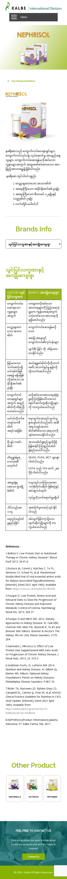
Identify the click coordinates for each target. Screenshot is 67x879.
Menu (23, 17)
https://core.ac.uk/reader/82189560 (34, 589)
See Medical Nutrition (23, 81)
